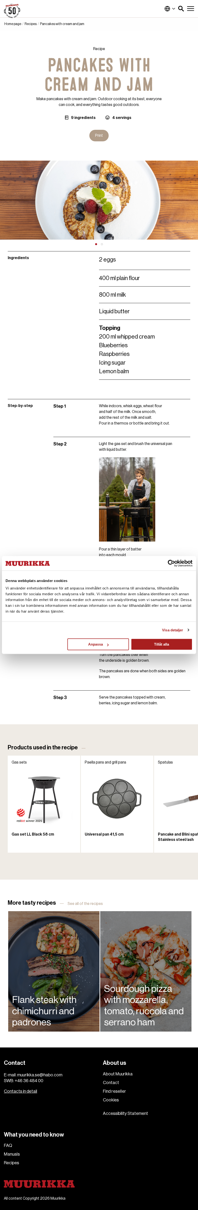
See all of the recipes (85, 904)
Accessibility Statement (125, 1113)
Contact (111, 1082)
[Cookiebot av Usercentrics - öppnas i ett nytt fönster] (171, 563)
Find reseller (114, 1091)
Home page (12, 24)
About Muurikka (118, 1074)
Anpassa (95, 644)
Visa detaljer (172, 630)
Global (170, 8)
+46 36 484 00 (29, 1081)
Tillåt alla (161, 644)
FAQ (8, 1145)
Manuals (12, 1154)
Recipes (31, 24)
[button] (181, 9)
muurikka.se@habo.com (39, 1075)
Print (99, 135)
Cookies (111, 1100)
